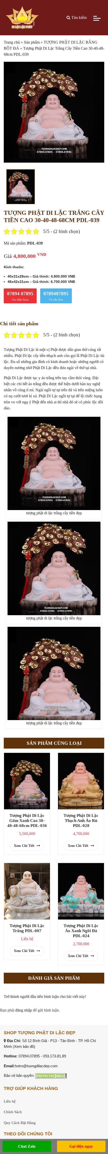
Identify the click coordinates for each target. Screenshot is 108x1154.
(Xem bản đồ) (24, 1046)
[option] (54, 112)
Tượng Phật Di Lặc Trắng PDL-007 (27, 928)
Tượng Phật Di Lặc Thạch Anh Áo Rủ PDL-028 (81, 820)
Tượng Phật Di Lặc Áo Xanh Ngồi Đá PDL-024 (81, 930)
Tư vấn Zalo (56, 296)
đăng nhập (23, 1010)
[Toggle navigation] (97, 17)
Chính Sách (13, 1112)
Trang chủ (12, 42)
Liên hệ (10, 1101)
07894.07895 (29, 1056)
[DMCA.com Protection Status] (51, 1075)
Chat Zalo (26, 1146)
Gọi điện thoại (20, 296)
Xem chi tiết (24, 846)
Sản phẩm (32, 42)
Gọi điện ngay (81, 1146)
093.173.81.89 (54, 1056)
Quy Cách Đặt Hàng (20, 1123)
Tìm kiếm (78, 17)
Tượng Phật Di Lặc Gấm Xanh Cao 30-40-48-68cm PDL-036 (27, 820)
